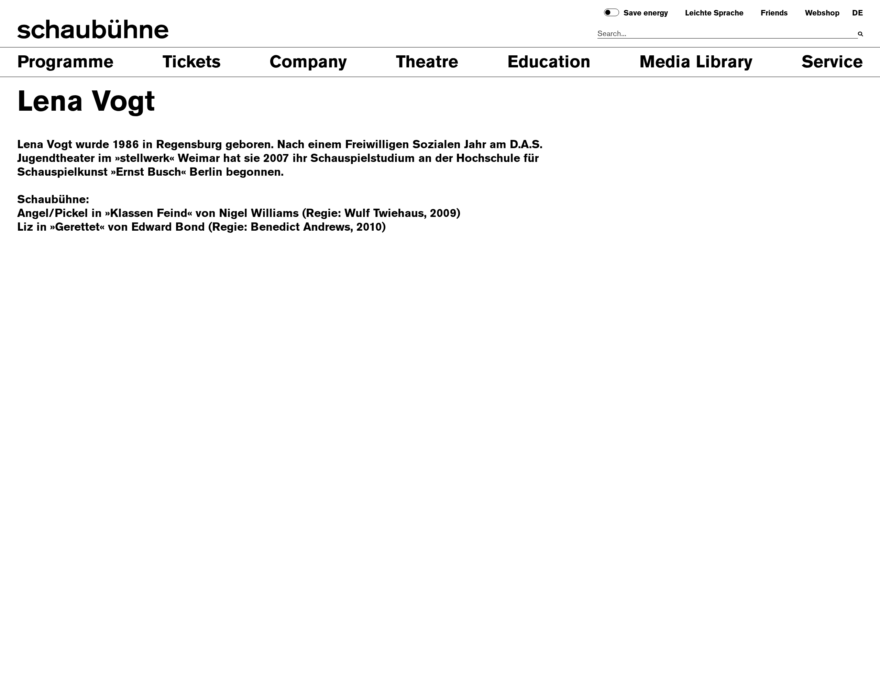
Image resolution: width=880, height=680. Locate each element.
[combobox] (727, 34)
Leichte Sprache (714, 13)
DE (857, 13)
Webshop (822, 13)
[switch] (611, 12)
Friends (774, 13)
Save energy (646, 13)
